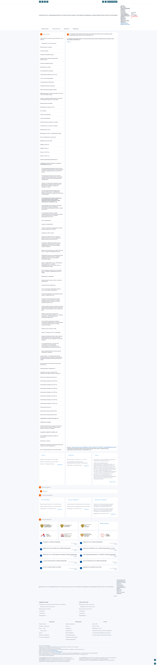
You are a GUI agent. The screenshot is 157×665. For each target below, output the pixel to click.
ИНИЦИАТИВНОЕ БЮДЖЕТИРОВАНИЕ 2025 (49, 418)
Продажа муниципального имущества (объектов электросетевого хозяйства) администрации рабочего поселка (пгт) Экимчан (51, 427)
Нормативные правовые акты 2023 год (48, 392)
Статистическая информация (46, 78)
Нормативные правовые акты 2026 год (48, 403)
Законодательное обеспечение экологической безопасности (50, 364)
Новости (43, 455)
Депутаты (45, 491)
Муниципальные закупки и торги (47, 107)
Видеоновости (69, 630)
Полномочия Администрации (46, 63)
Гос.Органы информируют (47, 495)
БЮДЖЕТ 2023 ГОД (44, 144)
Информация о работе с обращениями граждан (50, 133)
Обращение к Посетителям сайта (49, 43)
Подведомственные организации (47, 85)
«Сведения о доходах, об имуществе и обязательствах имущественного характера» (50, 373)
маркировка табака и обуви (48, 232)
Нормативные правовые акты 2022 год (48, 388)
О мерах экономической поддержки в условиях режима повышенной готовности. (52, 228)
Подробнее (59, 464)
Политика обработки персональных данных (101, 635)
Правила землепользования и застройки (49, 122)
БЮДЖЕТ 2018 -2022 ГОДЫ (46, 140)
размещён (101, 660)
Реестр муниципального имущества (48, 137)
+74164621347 (82, 613)
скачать (68, 41)
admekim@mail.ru (42, 615)
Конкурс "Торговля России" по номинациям (51, 332)
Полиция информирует (73, 499)
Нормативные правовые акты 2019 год (48, 74)
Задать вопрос (43, 630)
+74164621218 (42, 611)
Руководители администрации (47, 54)
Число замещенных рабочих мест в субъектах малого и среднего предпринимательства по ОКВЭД (52, 271)
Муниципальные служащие (46, 47)
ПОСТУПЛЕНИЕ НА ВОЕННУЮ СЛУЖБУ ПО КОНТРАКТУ (49, 436)
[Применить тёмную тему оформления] (47, 2)
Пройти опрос (112, 481)
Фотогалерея (43, 110)
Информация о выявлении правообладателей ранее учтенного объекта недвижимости (51, 445)
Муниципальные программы (46, 103)
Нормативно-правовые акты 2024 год (48, 395)
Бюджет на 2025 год (44, 152)
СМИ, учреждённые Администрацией (48, 89)
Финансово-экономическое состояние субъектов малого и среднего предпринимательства (52, 251)
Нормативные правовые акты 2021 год (48, 384)
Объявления (71, 455)
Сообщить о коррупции (44, 626)
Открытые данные (44, 50)
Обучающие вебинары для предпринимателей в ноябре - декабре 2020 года (52, 294)
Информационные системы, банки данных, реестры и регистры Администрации (51, 94)
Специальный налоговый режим (48, 285)
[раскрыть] (103, 1)
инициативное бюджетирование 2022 (48, 410)
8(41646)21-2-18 (54, 650)
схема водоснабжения (45, 118)
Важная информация (46, 487)
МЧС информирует (45, 499)
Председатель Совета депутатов (86, 604)
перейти (75, 544)
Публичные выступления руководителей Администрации (49, 59)
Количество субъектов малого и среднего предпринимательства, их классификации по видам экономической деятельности (51, 238)
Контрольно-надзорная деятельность (48, 377)
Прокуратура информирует (101, 499)
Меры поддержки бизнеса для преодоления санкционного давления (51, 351)
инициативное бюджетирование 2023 (48, 414)
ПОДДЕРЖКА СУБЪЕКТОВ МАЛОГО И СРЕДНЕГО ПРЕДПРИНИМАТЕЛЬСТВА (50, 164)
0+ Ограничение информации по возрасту (101, 632)
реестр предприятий (46, 220)
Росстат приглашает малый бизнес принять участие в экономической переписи (51, 289)
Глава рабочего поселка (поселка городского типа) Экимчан (51, 39)
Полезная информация (46, 519)
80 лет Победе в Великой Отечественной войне (50, 449)
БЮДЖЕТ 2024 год (44, 148)
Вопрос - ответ (42, 628)
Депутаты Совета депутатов (85, 608)
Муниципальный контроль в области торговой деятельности (52, 281)
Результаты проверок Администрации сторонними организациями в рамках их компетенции (51, 99)
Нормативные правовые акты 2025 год (48, 399)
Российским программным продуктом (101, 657)
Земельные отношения (45, 440)
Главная (73, 447)
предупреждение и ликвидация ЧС (47, 368)
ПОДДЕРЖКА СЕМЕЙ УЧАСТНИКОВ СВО (48, 432)
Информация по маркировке (48, 276)
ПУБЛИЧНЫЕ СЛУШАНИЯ (45, 422)
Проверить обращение (44, 635)
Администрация (46, 34)
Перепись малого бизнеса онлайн (49, 328)
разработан (84, 660)
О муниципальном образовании (47, 82)
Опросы (96, 455)
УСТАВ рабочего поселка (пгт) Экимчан (49, 125)
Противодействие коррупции (46, 70)
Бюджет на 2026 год (44, 155)
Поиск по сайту (95, 626)
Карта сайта (95, 623)
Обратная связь (42, 623)
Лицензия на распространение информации (101, 630)
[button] (44, 29)
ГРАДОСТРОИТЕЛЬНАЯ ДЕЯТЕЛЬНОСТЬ (49, 159)
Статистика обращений (44, 637)
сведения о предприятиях (47, 224)
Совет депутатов (83, 602)
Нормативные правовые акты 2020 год (48, 380)
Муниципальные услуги (45, 129)
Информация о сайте (96, 628)
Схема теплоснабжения (45, 114)
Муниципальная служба (45, 67)
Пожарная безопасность (45, 407)
